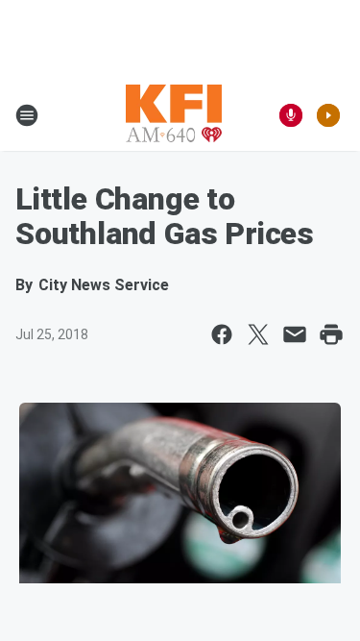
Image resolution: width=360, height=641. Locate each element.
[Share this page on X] (258, 334)
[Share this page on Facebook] (221, 334)
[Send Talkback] (290, 115)
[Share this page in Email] (294, 334)
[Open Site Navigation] (26, 115)
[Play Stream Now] (328, 115)
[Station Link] (174, 115)
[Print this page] (331, 334)
